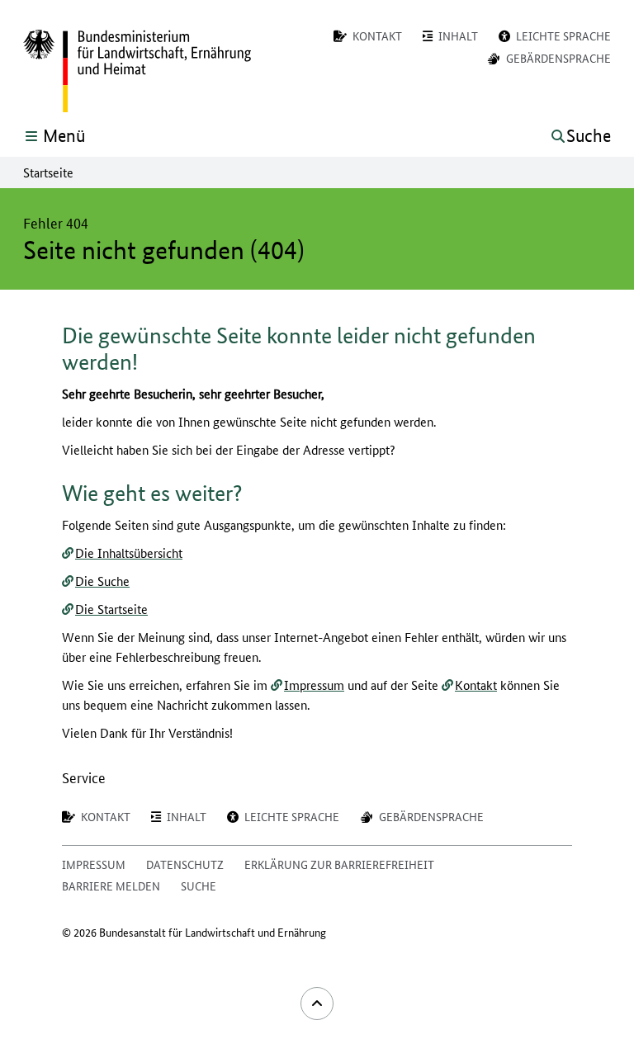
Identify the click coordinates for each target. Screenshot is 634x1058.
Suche (198, 885)
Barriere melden (111, 885)
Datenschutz (185, 864)
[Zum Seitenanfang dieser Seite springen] (317, 1003)
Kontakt (476, 684)
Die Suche (102, 580)
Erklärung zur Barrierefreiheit (339, 864)
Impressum (314, 684)
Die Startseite (111, 608)
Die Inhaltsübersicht (128, 552)
